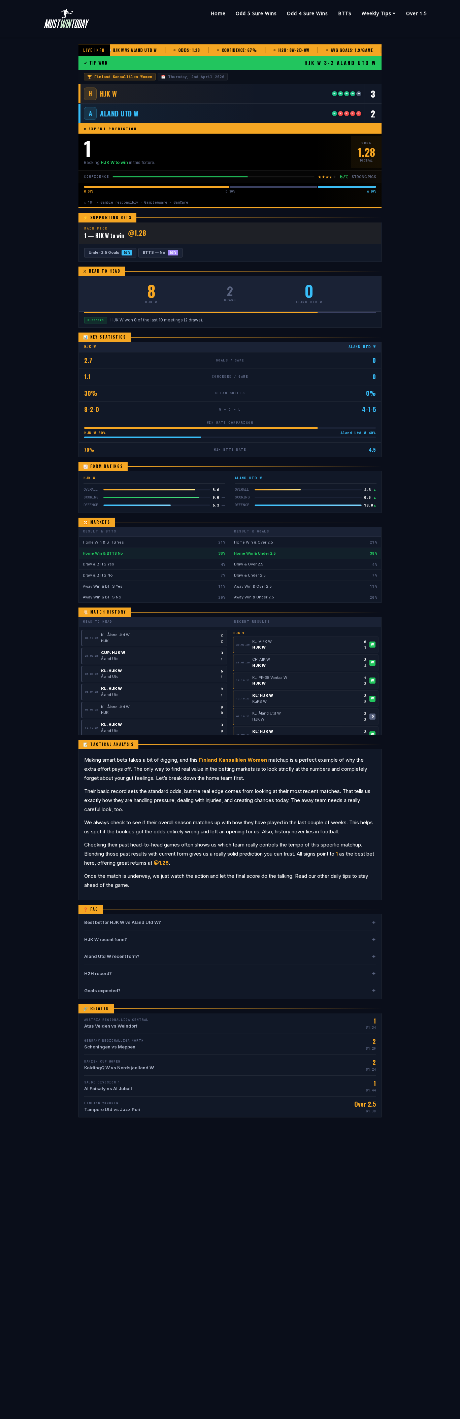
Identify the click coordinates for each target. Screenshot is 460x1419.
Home (218, 13)
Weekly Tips (376, 13)
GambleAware (155, 202)
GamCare (180, 202)
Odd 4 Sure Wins (307, 13)
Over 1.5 (416, 13)
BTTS (345, 13)
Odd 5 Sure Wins (256, 13)
